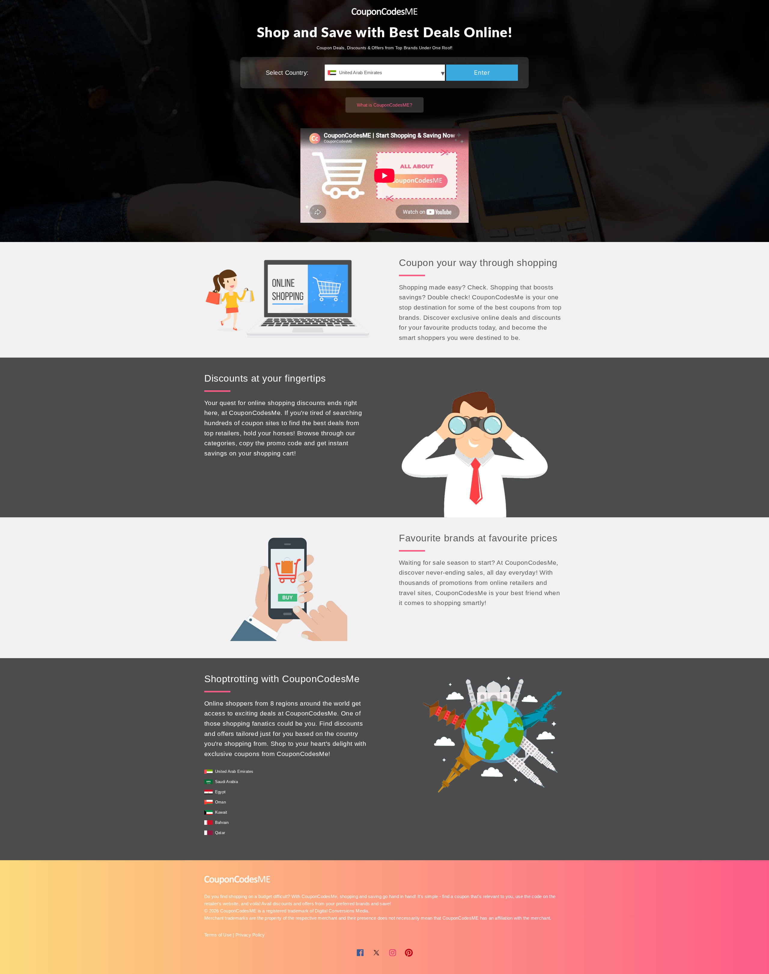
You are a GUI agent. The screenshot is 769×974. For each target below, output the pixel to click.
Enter (482, 72)
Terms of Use (218, 934)
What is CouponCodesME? (384, 104)
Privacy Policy (250, 934)
